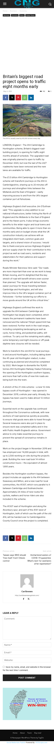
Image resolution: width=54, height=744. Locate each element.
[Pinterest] (18, 97)
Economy (23, 11)
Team (29, 733)
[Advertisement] (27, 46)
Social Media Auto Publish (16, 742)
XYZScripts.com (41, 742)
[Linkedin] (31, 97)
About (22, 733)
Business (13, 11)
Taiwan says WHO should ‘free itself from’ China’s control (14, 558)
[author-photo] (27, 587)
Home (5, 11)
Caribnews (27, 591)
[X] (12, 97)
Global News (30, 15)
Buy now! (37, 733)
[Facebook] (5, 97)
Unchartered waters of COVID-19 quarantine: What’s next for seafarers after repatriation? (39, 559)
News (22, 15)
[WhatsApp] (24, 97)
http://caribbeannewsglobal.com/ (27, 595)
